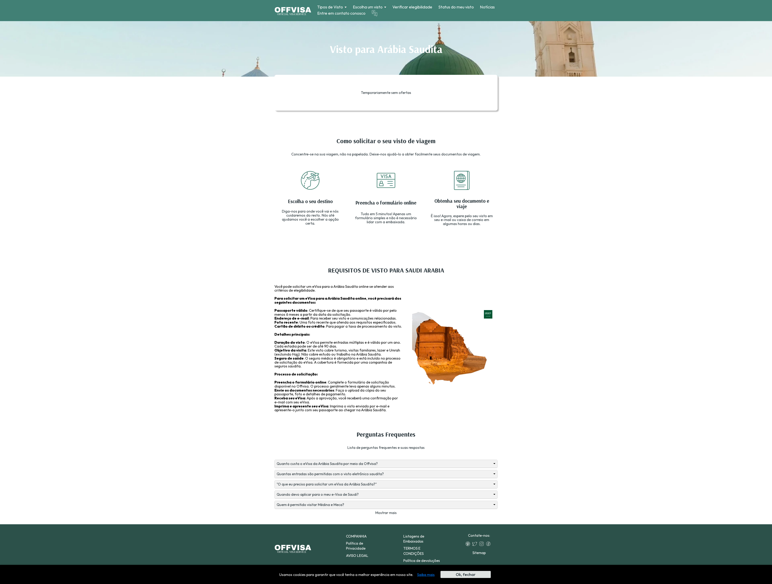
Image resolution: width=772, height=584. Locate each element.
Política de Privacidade (355, 546)
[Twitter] (475, 543)
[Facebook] (489, 543)
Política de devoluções (421, 560)
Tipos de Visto (330, 7)
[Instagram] (482, 543)
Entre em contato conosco (341, 13)
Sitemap (479, 552)
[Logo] (292, 10)
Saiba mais (426, 574)
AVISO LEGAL (357, 555)
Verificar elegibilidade (412, 6)
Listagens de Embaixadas (413, 539)
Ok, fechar (465, 574)
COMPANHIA (356, 536)
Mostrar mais (386, 512)
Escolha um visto (368, 7)
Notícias (487, 6)
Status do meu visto (456, 6)
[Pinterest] (468, 543)
